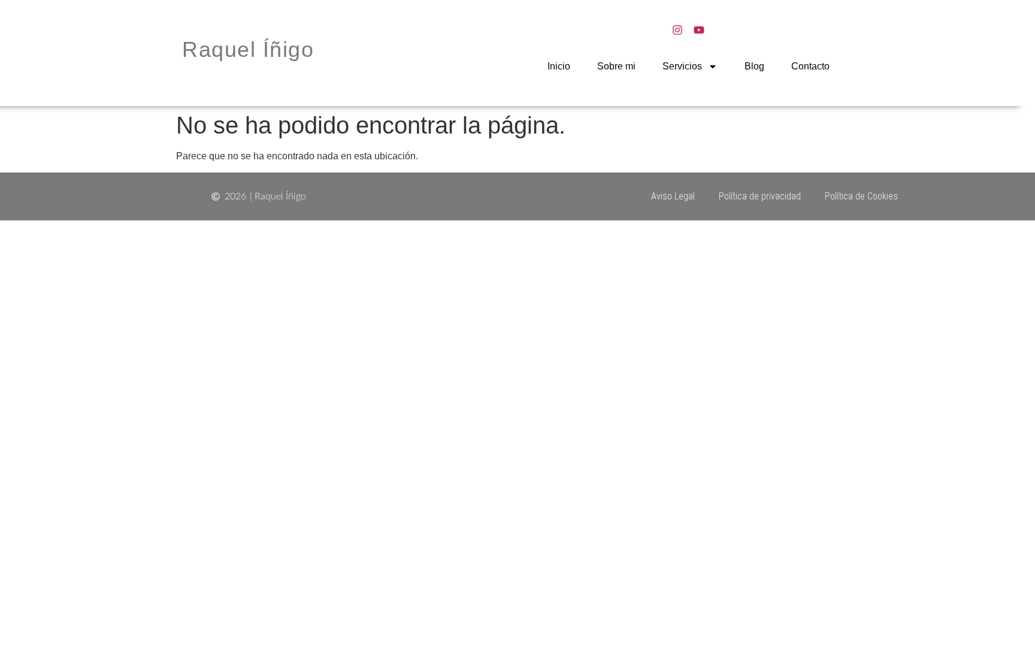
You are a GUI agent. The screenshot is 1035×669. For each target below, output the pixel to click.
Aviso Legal (673, 196)
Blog (754, 66)
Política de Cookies (861, 196)
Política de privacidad (760, 196)
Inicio (558, 66)
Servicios (682, 66)
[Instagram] (677, 30)
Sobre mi (616, 66)
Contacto (810, 66)
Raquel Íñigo (248, 49)
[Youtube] (699, 30)
